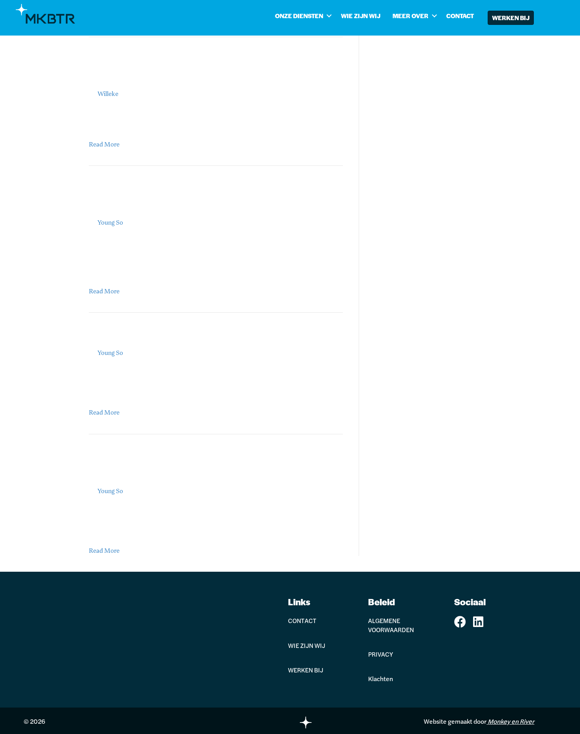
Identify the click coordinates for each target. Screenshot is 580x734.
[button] (329, 15)
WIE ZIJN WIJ (360, 15)
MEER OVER (410, 15)
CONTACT (460, 15)
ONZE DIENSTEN (299, 15)
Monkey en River (511, 721)
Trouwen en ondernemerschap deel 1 (188, 336)
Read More (104, 145)
